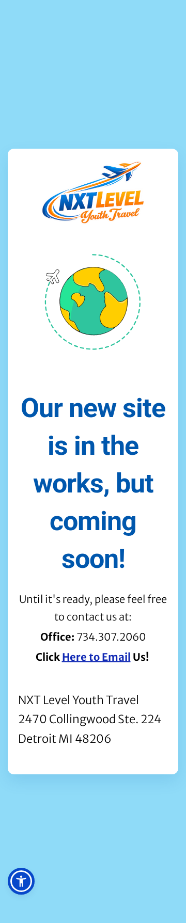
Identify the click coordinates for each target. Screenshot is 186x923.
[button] (21, 881)
